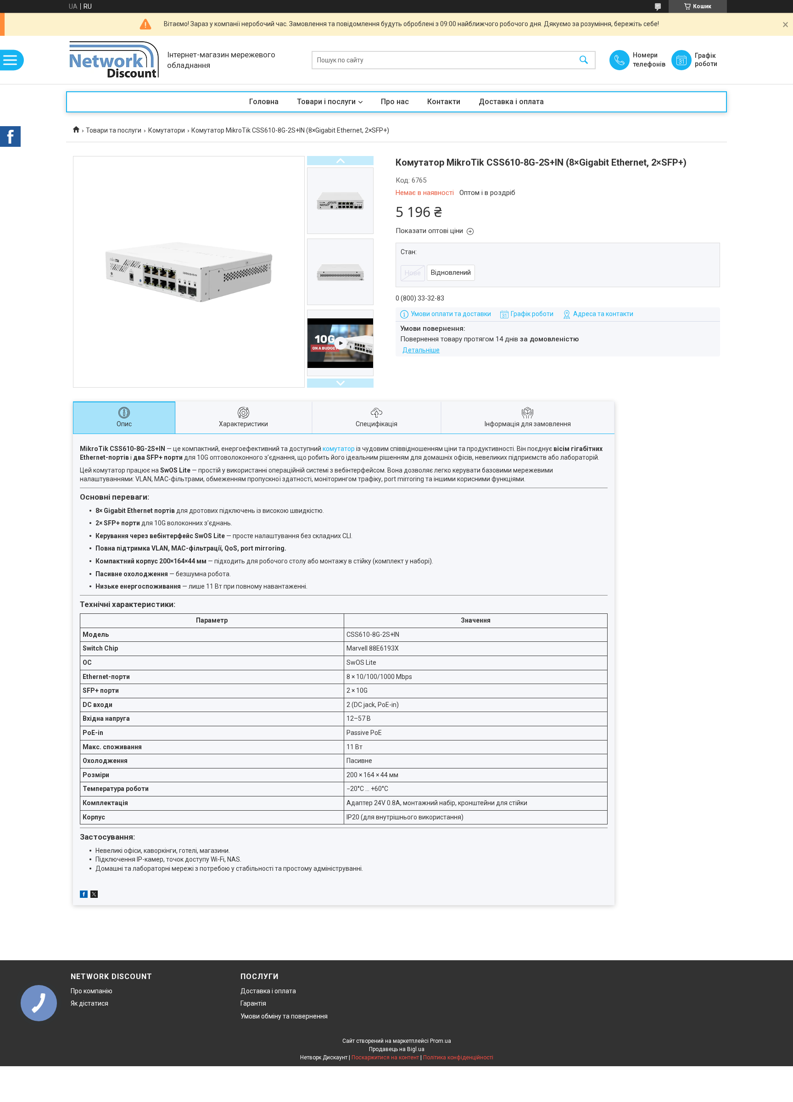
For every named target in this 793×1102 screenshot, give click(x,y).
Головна (264, 101)
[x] (94, 895)
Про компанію (91, 991)
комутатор (339, 448)
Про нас (395, 101)
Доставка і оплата (511, 101)
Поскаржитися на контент (385, 1057)
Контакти (443, 101)
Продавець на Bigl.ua (396, 1049)
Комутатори (166, 130)
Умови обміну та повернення (284, 1016)
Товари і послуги (326, 101)
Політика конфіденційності (458, 1057)
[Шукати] (584, 59)
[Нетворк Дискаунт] (114, 59)
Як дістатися (89, 1003)
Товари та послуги (113, 130)
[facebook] (84, 895)
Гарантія (253, 1003)
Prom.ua (440, 1041)
